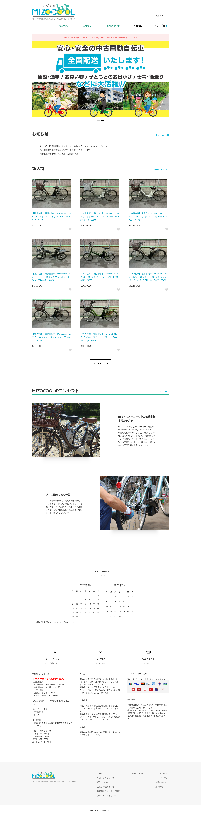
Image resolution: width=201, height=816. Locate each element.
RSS (134, 773)
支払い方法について (105, 786)
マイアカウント (158, 15)
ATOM (140, 773)
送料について (113, 25)
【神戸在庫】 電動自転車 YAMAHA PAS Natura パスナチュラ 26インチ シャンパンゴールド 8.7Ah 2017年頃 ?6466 (148, 277)
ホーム (100, 773)
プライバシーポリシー (106, 795)
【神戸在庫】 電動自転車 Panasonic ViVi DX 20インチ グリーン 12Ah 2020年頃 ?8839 (99, 277)
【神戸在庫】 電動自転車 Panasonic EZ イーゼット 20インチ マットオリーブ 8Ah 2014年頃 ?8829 (52, 277)
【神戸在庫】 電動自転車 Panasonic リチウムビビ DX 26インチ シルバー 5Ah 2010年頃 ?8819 (100, 216)
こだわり (87, 25)
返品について (103, 782)
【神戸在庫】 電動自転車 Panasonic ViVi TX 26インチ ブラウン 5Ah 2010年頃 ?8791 (51, 216)
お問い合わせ (161, 782)
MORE (98, 363)
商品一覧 (63, 25)
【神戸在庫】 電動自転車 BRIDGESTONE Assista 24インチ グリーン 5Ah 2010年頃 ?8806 (99, 337)
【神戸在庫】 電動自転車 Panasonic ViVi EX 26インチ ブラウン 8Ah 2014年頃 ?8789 (51, 337)
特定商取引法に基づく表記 (108, 791)
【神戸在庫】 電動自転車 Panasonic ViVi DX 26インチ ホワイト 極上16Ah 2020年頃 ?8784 (148, 216)
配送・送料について (105, 777)
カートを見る (161, 777)
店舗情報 (159, 786)
